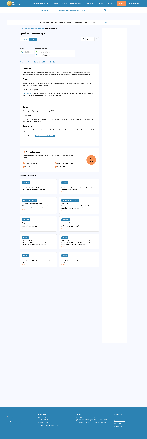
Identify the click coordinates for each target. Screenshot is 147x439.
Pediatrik (41, 28)
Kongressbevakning (76, 3)
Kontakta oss (118, 426)
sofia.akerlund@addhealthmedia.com (48, 425)
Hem (21, 28)
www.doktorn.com (97, 421)
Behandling (52, 62)
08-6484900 (43, 424)
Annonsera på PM (119, 418)
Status (36, 62)
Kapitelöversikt (46, 10)
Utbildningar (55, 3)
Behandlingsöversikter (40, 3)
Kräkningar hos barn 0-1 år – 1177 (45, 136)
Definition (23, 62)
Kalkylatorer (100, 3)
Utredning (43, 62)
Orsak (30, 62)
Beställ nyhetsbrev (119, 420)
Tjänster (120, 3)
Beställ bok (117, 423)
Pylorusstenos (27, 93)
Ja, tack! (91, 160)
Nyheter (65, 3)
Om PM (109, 3)
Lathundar (89, 3)
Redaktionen (117, 429)
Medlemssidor (134, 3)
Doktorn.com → (103, 22)
